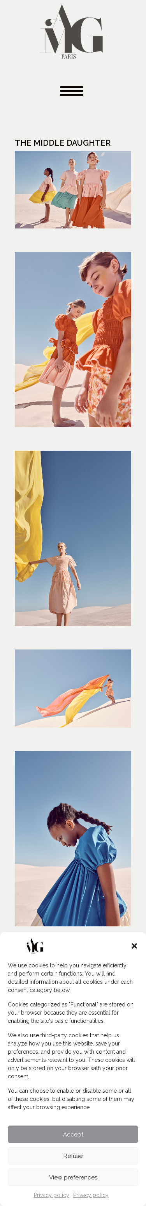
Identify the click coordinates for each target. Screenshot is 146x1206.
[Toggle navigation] (73, 91)
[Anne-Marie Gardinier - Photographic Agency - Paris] (73, 30)
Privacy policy (51, 1195)
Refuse (73, 1156)
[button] (134, 946)
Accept (73, 1134)
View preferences (73, 1177)
